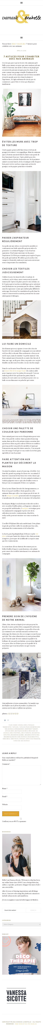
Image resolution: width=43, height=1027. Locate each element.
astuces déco (9, 731)
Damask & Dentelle (21, 19)
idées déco (6, 738)
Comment (6, 764)
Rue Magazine (35, 738)
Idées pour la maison (18, 738)
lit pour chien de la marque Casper (15, 371)
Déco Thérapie (26, 733)
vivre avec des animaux (21, 740)
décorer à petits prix (32, 734)
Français (31, 725)
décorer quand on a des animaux (15, 736)
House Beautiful (33, 736)
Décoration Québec (17, 734)
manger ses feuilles (13, 496)
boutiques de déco (21, 731)
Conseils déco (22, 725)
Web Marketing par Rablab (26, 1023)
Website (5, 804)
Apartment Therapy (31, 729)
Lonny (28, 738)
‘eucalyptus (25, 508)
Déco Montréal (15, 733)
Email (4, 796)
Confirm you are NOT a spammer (14, 821)
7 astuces (15, 727)
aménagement (19, 729)
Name (4, 788)
